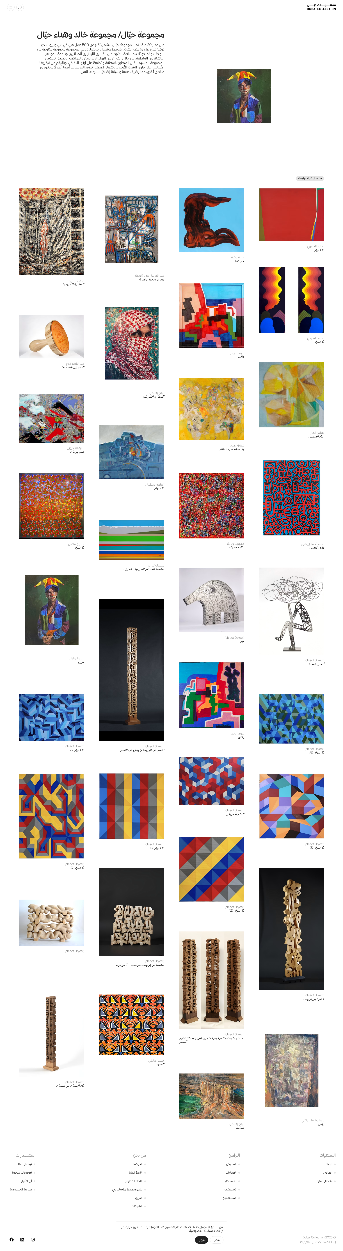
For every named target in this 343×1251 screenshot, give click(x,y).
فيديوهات (232, 1189)
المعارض (233, 1164)
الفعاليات (233, 1172)
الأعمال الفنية (326, 1181)
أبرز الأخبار (28, 1181)
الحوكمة (139, 1164)
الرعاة (331, 1164)
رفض (217, 1240)
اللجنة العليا (137, 1172)
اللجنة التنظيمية (135, 1181)
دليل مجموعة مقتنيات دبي (129, 1189)
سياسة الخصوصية (22, 1189)
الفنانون (329, 1172)
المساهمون (231, 1198)
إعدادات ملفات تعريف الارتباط (318, 1242)
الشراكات (139, 1206)
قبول (202, 1240)
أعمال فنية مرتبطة (308, 178)
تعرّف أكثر (232, 1181)
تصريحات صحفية (24, 1172)
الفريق (140, 1198)
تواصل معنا (27, 1164)
